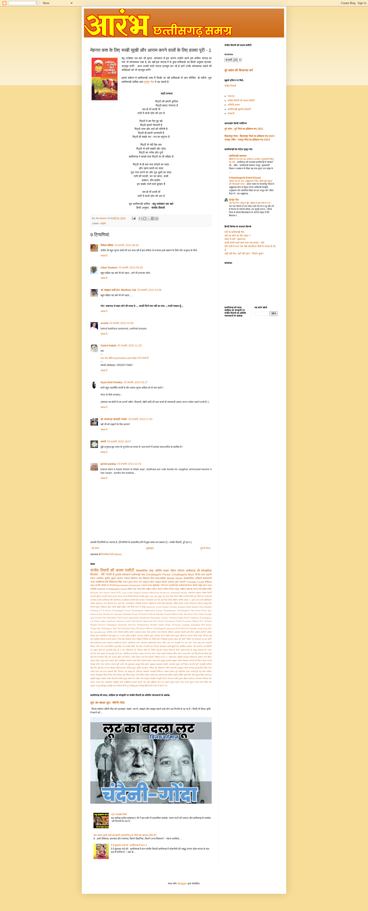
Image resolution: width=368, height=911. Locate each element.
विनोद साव (200, 574)
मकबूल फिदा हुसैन (142, 664)
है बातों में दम (162, 685)
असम (97, 635)
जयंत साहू (197, 642)
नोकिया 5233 (160, 657)
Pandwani (170, 621)
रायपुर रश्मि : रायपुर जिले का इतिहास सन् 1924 (247, 139)
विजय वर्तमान (184, 603)
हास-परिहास (117, 685)
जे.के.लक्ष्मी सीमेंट (128, 646)
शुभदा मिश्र (200, 675)
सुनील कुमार (110, 578)
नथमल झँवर (116, 657)
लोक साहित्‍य (207, 671)
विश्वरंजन (193, 603)
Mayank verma (123, 621)
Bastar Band (198, 607)
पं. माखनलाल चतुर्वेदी (174, 657)
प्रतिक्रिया (208, 600)
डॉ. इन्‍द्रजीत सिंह (109, 650)
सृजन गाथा (179, 682)
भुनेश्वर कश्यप (110, 664)
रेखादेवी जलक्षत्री (150, 671)
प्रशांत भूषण (113, 660)
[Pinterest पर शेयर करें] (157, 218)
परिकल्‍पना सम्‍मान (196, 657)
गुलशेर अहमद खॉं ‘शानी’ (177, 639)
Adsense (150, 607)
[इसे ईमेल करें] (140, 218)
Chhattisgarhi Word (182, 574)
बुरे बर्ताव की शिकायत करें (238, 70)
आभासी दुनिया (95, 596)
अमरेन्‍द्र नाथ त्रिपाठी (159, 632)
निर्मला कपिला (107, 245)
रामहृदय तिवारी (161, 582)
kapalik (193, 628)
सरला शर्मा (197, 589)
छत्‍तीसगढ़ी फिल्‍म (185, 585)
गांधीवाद (139, 639)
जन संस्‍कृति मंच (177, 642)
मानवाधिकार (130, 603)
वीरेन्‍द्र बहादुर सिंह (205, 603)
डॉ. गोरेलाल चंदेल (141, 650)
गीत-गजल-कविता (158, 578)
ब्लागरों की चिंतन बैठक (197, 660)
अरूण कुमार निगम (130, 582)
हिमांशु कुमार (134, 685)
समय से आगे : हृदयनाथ (234, 239)
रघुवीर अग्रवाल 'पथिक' (145, 668)
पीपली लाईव (197, 585)
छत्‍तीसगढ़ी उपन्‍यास (137, 600)
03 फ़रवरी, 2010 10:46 (121, 323)
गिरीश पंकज (156, 639)
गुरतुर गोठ (149, 81)
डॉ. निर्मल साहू (153, 650)
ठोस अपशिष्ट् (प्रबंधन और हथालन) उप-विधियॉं (194, 646)
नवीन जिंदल (136, 657)
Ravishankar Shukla (147, 625)
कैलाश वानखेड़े (138, 596)
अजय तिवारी (118, 632)
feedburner (183, 628)
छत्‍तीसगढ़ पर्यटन (120, 642)
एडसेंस (146, 635)
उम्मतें (103, 441)
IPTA (118, 592)
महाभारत (159, 664)
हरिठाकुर (104, 685)
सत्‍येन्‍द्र (191, 678)
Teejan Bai (95, 628)
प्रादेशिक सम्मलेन (125, 660)
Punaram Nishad (191, 621)
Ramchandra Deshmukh (127, 585)
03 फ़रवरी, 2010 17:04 (140, 419)
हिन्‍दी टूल (126, 685)
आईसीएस (103, 635)
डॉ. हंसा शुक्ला (99, 653)
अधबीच (126, 632)
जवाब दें (104, 255)
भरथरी (209, 660)
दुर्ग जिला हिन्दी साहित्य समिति (172, 600)
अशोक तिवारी (207, 592)
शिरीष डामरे (183, 675)
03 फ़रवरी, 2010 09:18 (131, 267)
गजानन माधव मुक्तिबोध (150, 585)
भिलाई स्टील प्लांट (97, 664)
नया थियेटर (126, 657)
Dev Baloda (104, 614)
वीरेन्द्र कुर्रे (121, 675)
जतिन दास (166, 642)
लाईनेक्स (181, 671)
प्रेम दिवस (137, 660)
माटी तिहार (184, 664)
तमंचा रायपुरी (161, 653)
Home (231, 96)
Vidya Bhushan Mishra (141, 628)
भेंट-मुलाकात (129, 664)
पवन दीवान (207, 657)
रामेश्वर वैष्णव (168, 589)
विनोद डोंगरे (112, 675)
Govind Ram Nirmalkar (105, 618)
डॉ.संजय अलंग (150, 653)
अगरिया (109, 632)
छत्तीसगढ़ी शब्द (138, 574)
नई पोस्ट (95, 548)
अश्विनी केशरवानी (203, 578)
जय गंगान (188, 642)
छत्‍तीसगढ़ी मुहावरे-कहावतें (239, 109)
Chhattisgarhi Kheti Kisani (245, 177)
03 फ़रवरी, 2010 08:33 (127, 245)
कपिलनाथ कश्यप (186, 635)
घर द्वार (204, 639)
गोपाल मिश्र (178, 596)
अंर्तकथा (171, 582)
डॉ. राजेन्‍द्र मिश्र (166, 650)
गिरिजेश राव (147, 639)
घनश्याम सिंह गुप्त (190, 596)
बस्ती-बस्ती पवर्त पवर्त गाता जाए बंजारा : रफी (244, 242)
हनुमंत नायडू (95, 685)
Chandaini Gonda (195, 582)
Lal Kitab (94, 621)
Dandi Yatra (109, 592)
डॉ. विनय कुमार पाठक (181, 650)
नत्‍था (139, 589)
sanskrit (97, 632)
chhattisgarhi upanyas (164, 628)
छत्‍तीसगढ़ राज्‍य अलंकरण (137, 642)
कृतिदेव (97, 639)
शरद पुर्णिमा (168, 675)
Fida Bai (183, 614)
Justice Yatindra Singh (172, 618)
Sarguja (186, 625)
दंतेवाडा (169, 653)
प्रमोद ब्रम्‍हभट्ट (96, 603)
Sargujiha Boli (198, 625)
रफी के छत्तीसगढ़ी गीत (234, 232)
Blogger (182, 883)
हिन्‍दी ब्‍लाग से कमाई (138, 607)
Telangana (106, 628)
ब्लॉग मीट (121, 603)
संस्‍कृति (153, 678)
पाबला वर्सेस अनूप (97, 660)
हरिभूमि (109, 685)
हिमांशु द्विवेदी (144, 685)
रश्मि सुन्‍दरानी (171, 668)
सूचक (167, 682)
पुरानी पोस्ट (205, 548)
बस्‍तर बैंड (156, 660)
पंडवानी (182, 582)
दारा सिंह (194, 653)
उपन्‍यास (140, 635)
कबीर (195, 635)
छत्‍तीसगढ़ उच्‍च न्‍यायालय (103, 642)
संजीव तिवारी (230, 85)
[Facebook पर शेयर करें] (153, 218)
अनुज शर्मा (146, 632)
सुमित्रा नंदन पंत (157, 682)
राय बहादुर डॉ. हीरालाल (133, 671)
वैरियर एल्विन (145, 675)
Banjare (182, 607)
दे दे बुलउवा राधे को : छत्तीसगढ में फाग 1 (129, 845)
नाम (142, 657)
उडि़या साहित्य (131, 635)
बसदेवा (149, 660)
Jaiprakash (134, 618)
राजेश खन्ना (94, 671)
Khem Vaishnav (191, 618)
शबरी (152, 675)
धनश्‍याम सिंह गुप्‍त (104, 657)
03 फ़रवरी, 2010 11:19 (130, 345)
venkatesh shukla (178, 592)
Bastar (171, 578)
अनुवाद (103, 223)
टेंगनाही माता (148, 646)
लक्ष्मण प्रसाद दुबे (171, 671)
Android (101, 589)
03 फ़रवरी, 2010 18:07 (119, 441)
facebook (164, 592)
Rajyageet (112, 625)
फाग (105, 603)
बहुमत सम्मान (177, 660)
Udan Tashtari (109, 267)
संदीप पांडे (139, 678)
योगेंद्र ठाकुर (131, 668)
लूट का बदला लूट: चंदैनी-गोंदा (107, 702)
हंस (210, 682)
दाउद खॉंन (187, 653)
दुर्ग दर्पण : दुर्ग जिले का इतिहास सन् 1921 (243, 128)
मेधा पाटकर (105, 668)
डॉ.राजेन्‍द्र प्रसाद (137, 653)
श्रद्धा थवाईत (101, 678)
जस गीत (157, 600)
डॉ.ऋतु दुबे (110, 653)
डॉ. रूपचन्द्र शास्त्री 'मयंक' (114, 419)
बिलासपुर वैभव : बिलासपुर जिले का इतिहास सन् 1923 (249, 136)
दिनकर (201, 653)
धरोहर (186, 600)
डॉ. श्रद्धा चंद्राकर (197, 650)
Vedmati (125, 628)
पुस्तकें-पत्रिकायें (123, 574)
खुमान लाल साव (151, 596)
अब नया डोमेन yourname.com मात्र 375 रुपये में (124, 358)
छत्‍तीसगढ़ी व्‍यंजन (154, 642)
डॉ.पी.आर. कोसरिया (122, 653)
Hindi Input (122, 618)
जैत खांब (139, 646)
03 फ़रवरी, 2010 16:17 (136, 382)
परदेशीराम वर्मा (101, 581)
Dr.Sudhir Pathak (147, 614)
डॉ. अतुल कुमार (96, 650)
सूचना (172, 682)
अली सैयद (190, 632)
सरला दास (100, 682)
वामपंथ (92, 675)
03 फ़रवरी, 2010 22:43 (129, 463)
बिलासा (185, 660)
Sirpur (209, 625)
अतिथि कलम (162, 570)
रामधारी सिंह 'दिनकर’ (116, 671)
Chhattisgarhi (169, 610)
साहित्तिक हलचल (130, 682)
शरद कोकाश (159, 675)
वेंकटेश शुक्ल (95, 607)
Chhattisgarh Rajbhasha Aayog (146, 610)
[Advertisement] (251, 390)
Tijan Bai (116, 628)
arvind (104, 323)
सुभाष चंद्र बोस (144, 682)
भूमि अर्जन (120, 664)
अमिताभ (171, 632)
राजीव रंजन (207, 668)
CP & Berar (105, 610)
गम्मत (134, 639)
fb (176, 628)
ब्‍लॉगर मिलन (157, 589)
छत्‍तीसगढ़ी (173, 585)
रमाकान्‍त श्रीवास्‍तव (149, 603)
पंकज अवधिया (97, 578)
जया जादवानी (206, 642)
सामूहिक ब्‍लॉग (118, 682)
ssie (104, 632)
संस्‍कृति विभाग (161, 678)
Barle (188, 607)
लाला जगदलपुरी (192, 671)
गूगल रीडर (169, 596)
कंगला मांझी (165, 635)
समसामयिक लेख (145, 570)
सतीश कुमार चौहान (181, 678)
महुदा (178, 664)
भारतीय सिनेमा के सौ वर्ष (104, 585)
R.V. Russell (206, 621)
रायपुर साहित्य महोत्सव (183, 589)
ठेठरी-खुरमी (171, 646)
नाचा (92, 581)
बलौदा (143, 660)
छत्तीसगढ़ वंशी (107, 600)
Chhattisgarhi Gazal (116, 589)
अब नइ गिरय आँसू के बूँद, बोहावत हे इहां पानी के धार (250, 203)
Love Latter (127, 592)
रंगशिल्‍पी (138, 603)
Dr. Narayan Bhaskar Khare (124, 614)
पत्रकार (186, 657)
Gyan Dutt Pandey (111, 382)
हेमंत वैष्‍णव (153, 685)
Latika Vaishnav (108, 621)
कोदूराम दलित (148, 582)
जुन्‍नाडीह (118, 646)
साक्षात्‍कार (108, 682)
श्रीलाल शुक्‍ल (106, 607)
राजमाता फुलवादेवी (195, 668)
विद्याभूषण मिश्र (101, 675)
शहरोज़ (175, 675)
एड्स (151, 635)
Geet (190, 614)
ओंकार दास (131, 589)
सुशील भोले (125, 607)
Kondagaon (206, 618)
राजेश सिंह (161, 603)
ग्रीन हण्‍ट (164, 585)
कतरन (120, 596)
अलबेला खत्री (179, 632)
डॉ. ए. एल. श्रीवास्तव (125, 650)
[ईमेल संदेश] (133, 218)
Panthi (178, 621)
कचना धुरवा (174, 635)
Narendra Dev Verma (153, 621)
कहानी (209, 574)
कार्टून (200, 635)
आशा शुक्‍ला (112, 635)
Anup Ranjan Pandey (166, 607)
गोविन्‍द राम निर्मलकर (193, 639)
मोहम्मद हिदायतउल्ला (118, 668)
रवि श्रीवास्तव (160, 668)
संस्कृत (146, 678)
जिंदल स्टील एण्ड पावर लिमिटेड (102, 646)
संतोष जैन (131, 678)
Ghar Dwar (198, 614)
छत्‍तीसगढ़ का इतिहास (121, 600)
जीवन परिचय (177, 570)
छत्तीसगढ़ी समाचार (238, 155)
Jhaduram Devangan (150, 618)
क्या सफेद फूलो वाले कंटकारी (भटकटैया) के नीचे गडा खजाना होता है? (125, 835)
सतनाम (170, 678)
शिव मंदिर (191, 675)
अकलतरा (191, 592)
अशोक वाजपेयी (200, 632)
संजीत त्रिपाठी (111, 678)
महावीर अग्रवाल (169, 664)
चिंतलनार (200, 596)
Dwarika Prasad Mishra (167, 614)
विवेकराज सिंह (115, 581)
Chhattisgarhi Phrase (158, 574)
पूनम (106, 660)
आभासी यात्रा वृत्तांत (109, 596)
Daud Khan (201, 610)
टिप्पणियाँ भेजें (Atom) (111, 554)
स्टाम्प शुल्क (189, 682)
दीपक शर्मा (208, 653)
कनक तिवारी (127, 596)
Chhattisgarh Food (121, 610)
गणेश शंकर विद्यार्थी (124, 639)
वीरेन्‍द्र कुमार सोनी (132, 675)
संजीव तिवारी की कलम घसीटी (112, 570)
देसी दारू (93, 657)
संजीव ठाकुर (122, 678)
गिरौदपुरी (164, 639)
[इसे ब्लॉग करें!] (144, 218)
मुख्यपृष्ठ (150, 548)
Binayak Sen (96, 592)
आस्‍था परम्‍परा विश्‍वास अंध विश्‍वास (133, 578)
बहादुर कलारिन (166, 660)
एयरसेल (157, 635)
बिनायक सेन (112, 603)
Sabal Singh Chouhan (169, 625)
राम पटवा (103, 671)
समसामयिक (188, 578)
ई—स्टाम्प (121, 635)
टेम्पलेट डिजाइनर (160, 646)
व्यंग (140, 582)
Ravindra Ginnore (127, 625)
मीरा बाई (97, 668)
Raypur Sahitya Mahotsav (146, 592)
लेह (200, 671)
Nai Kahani (137, 621)
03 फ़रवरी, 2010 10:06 (149, 289)
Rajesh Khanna (98, 625)
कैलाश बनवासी (105, 639)
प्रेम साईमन (146, 589)
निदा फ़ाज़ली (149, 657)
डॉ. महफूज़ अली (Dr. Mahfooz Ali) (118, 289)
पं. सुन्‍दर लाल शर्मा (196, 600)
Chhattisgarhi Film (185, 610)
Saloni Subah (108, 345)
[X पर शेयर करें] (149, 218)
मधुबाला (152, 664)
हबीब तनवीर (207, 589)
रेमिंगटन (160, 671)
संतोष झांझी (116, 607)
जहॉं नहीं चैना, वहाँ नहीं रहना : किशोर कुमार (243, 253)
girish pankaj (108, 463)
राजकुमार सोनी (182, 668)
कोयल (114, 639)
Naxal (178, 578)
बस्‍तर (205, 585)
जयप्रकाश (149, 600)
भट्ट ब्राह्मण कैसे (119, 814)
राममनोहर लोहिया (171, 603)
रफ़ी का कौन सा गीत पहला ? (237, 235)
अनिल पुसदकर (135, 632)
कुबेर (177, 582)
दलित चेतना (177, 653)
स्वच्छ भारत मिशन (201, 682)
